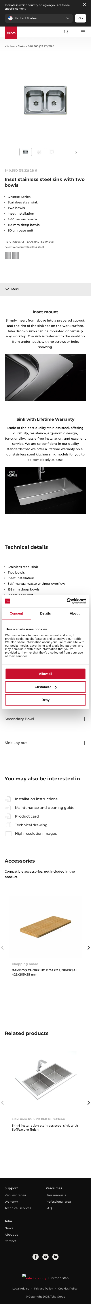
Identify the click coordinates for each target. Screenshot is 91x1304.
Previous (2, 947)
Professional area (58, 1201)
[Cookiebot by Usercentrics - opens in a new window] (66, 601)
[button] (39, 18)
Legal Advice (20, 1288)
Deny (45, 700)
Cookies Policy (68, 1288)
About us (11, 1234)
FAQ (49, 1208)
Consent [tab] (16, 613)
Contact (10, 1241)
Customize (43, 687)
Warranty (11, 1201)
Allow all (45, 674)
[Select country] (74, 32)
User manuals (56, 1195)
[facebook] (35, 1257)
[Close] (84, 5)
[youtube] (45, 1257)
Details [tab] (45, 613)
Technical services (18, 1208)
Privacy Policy (43, 1288)
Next (76, 152)
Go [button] (80, 18)
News (9, 1228)
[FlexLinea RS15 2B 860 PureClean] (45, 1082)
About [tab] (75, 613)
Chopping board (25, 964)
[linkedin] (55, 1257)
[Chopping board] (45, 927)
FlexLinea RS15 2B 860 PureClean (38, 1119)
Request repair (15, 1195)
